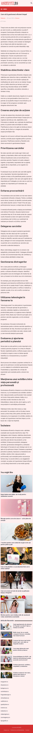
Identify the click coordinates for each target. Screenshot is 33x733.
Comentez (14, 727)
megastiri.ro (4, 682)
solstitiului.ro (5, 691)
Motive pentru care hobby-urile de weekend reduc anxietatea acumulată (15, 616)
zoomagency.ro (5, 717)
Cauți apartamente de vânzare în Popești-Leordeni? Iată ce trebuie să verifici (22, 626)
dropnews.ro (4, 685)
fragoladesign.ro (6, 695)
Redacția (3, 18)
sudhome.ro (4, 701)
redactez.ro (4, 711)
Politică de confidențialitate (17, 730)
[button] (4, 9)
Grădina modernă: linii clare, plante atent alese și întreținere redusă (22, 674)
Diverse (17, 18)
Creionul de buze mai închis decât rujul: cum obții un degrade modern (21, 642)
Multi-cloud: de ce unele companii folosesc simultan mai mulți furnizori (21, 634)
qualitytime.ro (5, 704)
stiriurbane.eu (5, 698)
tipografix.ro (4, 721)
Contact (27, 730)
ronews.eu (4, 708)
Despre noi (6, 730)
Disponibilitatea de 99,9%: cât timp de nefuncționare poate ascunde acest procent (22, 658)
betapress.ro (5, 688)
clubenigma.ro (5, 714)
